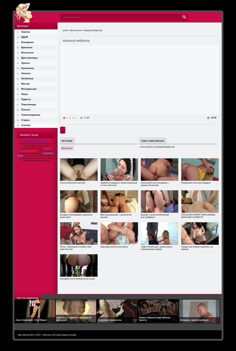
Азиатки (25, 32)
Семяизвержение (30, 115)
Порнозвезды (28, 104)
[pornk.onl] (36, 11)
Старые (25, 120)
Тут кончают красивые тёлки (36, 160)
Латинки (25, 73)
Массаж (25, 83)
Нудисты (26, 99)
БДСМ (24, 37)
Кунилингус (27, 68)
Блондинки (27, 42)
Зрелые (25, 63)
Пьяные (25, 109)
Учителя (25, 125)
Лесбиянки (27, 78)
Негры (24, 94)
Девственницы (29, 58)
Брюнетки (26, 47)
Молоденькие (28, 89)
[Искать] (184, 17)
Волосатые (67, 148)
